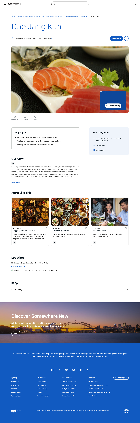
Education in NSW (68, 396)
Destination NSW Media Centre (99, 392)
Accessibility (16, 290)
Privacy (14, 389)
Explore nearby (114, 106)
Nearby (25, 119)
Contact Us (15, 381)
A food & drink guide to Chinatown (76, 16)
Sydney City (40, 16)
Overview (14, 119)
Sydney (14, 378)
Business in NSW (68, 392)
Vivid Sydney (92, 396)
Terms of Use (16, 396)
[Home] (13, 4)
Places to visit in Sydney (25, 16)
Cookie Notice (16, 392)
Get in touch (100, 150)
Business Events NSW (95, 389)
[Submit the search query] (54, 4)
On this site (41, 378)
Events (39, 392)
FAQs (35, 119)
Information (67, 378)
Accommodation (43, 396)
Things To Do (41, 385)
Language (121, 378)
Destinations (41, 381)
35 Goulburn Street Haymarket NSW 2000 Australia (32, 38)
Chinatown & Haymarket (54, 16)
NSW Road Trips (42, 389)
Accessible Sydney (69, 385)
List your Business (68, 389)
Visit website (116, 38)
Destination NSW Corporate (98, 385)
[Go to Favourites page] (135, 4)
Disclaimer (15, 385)
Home (14, 16)
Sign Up (16, 333)
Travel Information (69, 381)
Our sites (91, 378)
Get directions (17, 266)
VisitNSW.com (93, 381)
